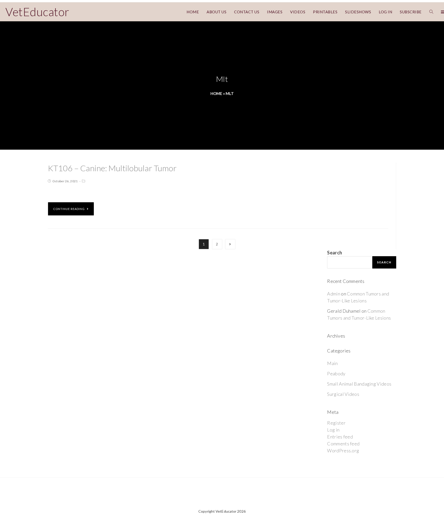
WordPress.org (343, 450)
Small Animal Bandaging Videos (359, 384)
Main (332, 363)
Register (336, 423)
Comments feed (343, 443)
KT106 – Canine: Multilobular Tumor (112, 168)
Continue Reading (69, 209)
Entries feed (340, 436)
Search (334, 252)
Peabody (336, 373)
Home (216, 93)
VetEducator (37, 12)
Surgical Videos (343, 394)
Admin (333, 294)
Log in (333, 430)
